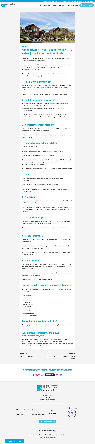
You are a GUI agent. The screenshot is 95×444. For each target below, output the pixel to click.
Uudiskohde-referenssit (59, 1)
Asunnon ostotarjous (75, 1)
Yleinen (24, 46)
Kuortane (52, 434)
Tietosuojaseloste (43, 437)
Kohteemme (62, 5)
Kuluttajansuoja (52, 437)
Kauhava (62, 434)
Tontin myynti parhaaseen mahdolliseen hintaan (64, 356)
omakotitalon (54, 289)
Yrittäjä (86, 1)
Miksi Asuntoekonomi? (44, 5)
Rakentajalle (47, 1)
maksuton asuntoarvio (50, 325)
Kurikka (47, 434)
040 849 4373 (47, 397)
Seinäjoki (32, 434)
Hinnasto (54, 5)
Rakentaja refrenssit (38, 412)
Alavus (58, 434)
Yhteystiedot (52, 413)
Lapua (37, 434)
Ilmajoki (42, 434)
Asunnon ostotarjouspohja (27, 355)
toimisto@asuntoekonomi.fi (47, 399)
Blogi (91, 1)
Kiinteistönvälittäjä (72, 5)
